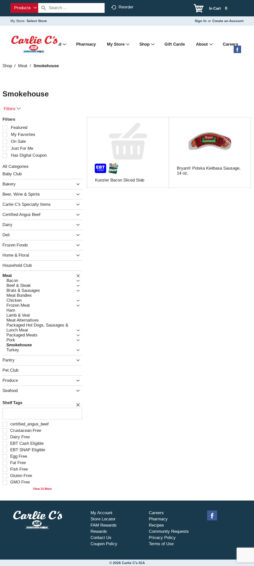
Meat (22, 65)
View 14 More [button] (42, 489)
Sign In (201, 21)
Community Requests (169, 531)
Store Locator (103, 519)
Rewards (99, 531)
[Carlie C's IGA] (34, 44)
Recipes (156, 525)
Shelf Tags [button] (12, 403)
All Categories (15, 166)
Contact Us (101, 537)
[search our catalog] (43, 8)
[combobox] (24, 8)
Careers (156, 512)
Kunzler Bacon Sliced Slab (119, 180)
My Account (101, 512)
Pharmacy (158, 519)
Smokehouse (46, 65)
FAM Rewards (104, 525)
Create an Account (228, 21)
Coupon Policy (104, 543)
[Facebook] (237, 51)
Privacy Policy (162, 537)
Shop (7, 65)
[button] (76, 184)
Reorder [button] (126, 7)
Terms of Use (161, 543)
